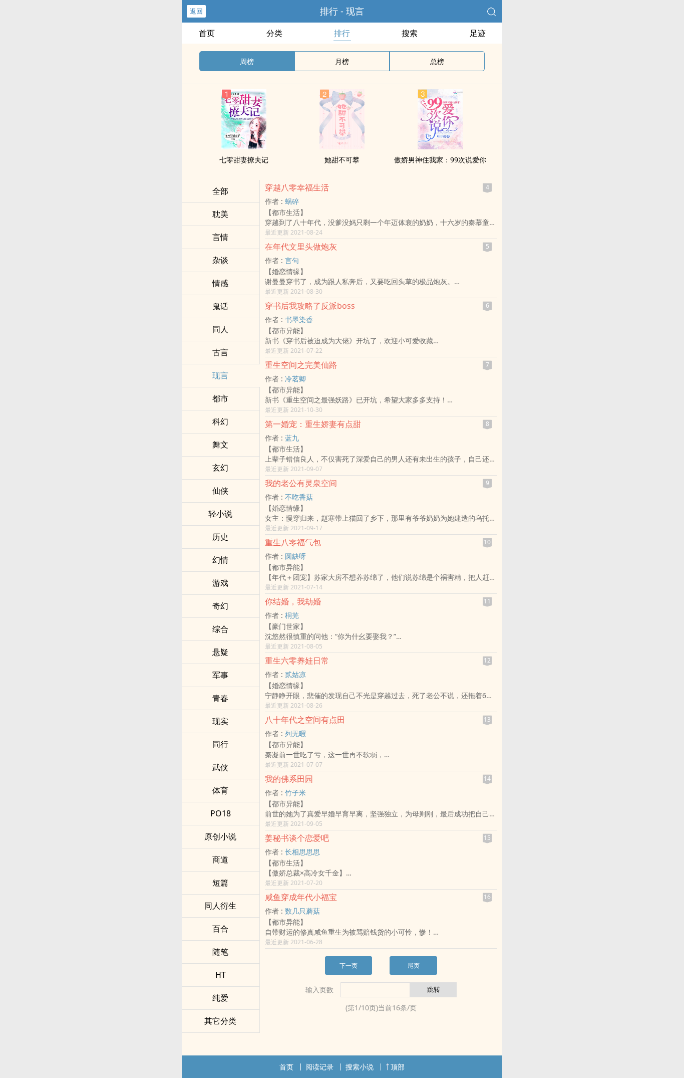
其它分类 (220, 1020)
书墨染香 (299, 319)
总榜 (437, 61)
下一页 (348, 965)
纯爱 (220, 997)
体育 (220, 790)
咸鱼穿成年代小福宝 (301, 897)
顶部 (398, 1066)
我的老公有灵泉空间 (301, 483)
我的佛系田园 (289, 778)
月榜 (342, 61)
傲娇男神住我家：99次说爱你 (440, 159)
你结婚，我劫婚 (293, 601)
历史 (220, 536)
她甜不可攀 (342, 159)
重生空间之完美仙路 (301, 364)
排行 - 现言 (342, 11)
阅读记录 (319, 1066)
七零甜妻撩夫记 (243, 159)
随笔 (220, 951)
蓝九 (292, 438)
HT (220, 974)
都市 (220, 398)
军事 (220, 675)
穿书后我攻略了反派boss (310, 305)
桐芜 (292, 615)
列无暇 (295, 733)
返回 (196, 11)
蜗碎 (292, 201)
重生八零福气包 (293, 542)
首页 (207, 33)
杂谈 (220, 260)
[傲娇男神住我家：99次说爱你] (440, 146)
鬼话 (220, 306)
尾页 (414, 965)
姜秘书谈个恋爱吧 (297, 837)
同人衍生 (220, 905)
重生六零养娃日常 (297, 660)
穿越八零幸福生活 (297, 187)
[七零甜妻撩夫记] (243, 146)
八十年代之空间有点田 (305, 719)
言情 (220, 237)
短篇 (220, 882)
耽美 (220, 214)
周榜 (247, 61)
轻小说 (220, 513)
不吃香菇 (299, 497)
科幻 (220, 421)
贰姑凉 (295, 674)
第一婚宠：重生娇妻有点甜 (313, 423)
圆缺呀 (295, 556)
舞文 (220, 444)
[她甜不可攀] (342, 146)
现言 (220, 375)
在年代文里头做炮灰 (301, 246)
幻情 (220, 559)
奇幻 (220, 605)
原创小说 (220, 836)
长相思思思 (302, 851)
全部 (220, 190)
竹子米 (295, 792)
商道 (220, 859)
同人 (220, 329)
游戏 (220, 582)
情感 (220, 283)
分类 (274, 33)
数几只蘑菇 (302, 911)
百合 (220, 928)
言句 (292, 260)
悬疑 (220, 652)
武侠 (220, 767)
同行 (220, 744)
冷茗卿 (295, 378)
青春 (220, 698)
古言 (220, 352)
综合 (220, 628)
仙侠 (220, 490)
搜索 (410, 33)
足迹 (478, 33)
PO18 (220, 813)
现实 (220, 721)
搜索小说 (360, 1066)
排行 (342, 33)
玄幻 (220, 467)
